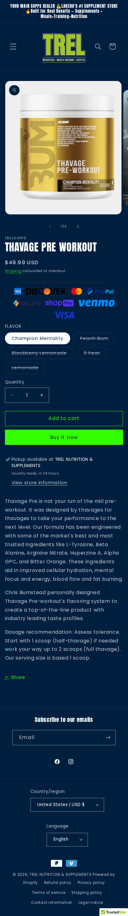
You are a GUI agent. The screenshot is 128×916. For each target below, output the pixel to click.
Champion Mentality (37, 338)
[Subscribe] (108, 737)
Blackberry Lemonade (43, 354)
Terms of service (49, 892)
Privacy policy (91, 882)
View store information (39, 482)
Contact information (51, 902)
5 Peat (95, 354)
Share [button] (18, 677)
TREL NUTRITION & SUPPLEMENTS (61, 874)
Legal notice (91, 902)
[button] (13, 46)
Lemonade (28, 369)
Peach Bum (97, 339)
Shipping (13, 271)
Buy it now (64, 437)
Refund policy (58, 882)
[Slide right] (78, 226)
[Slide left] (50, 226)
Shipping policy (86, 892)
